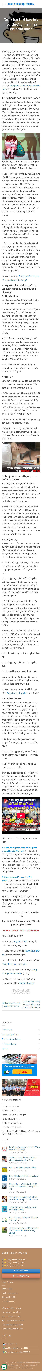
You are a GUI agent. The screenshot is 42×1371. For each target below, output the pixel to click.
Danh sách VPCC (8, 1297)
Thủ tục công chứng (11, 1039)
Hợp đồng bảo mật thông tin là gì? (24, 1176)
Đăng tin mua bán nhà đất (12, 1329)
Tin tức (21, 16)
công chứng (24, 1365)
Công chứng (7, 1030)
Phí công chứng (22, 1276)
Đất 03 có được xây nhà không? (23, 1168)
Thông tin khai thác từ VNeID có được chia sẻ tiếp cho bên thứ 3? (23, 1198)
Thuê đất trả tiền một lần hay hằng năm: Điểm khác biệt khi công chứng (24, 1230)
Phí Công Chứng (9, 1044)
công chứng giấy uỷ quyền (14, 964)
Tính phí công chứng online (12, 1325)
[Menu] (3, 4)
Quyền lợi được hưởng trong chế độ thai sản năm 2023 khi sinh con (31, 1005)
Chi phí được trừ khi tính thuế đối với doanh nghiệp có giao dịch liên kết (24, 1186)
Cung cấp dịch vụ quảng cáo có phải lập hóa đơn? (23, 1208)
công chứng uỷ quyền (15, 693)
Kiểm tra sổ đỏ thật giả (11, 1316)
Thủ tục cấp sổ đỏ (10, 1034)
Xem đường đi (22, 1270)
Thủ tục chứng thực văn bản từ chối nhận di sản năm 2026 (22, 1158)
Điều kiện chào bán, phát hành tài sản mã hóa (23, 1219)
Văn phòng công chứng (11, 1308)
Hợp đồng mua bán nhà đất (13, 1320)
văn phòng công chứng (24, 1368)
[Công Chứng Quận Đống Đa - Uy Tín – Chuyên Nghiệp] (21, 4)
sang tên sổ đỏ (20, 941)
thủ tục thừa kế (26, 983)
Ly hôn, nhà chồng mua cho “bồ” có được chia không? (24, 1148)
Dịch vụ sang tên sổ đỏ (11, 1312)
